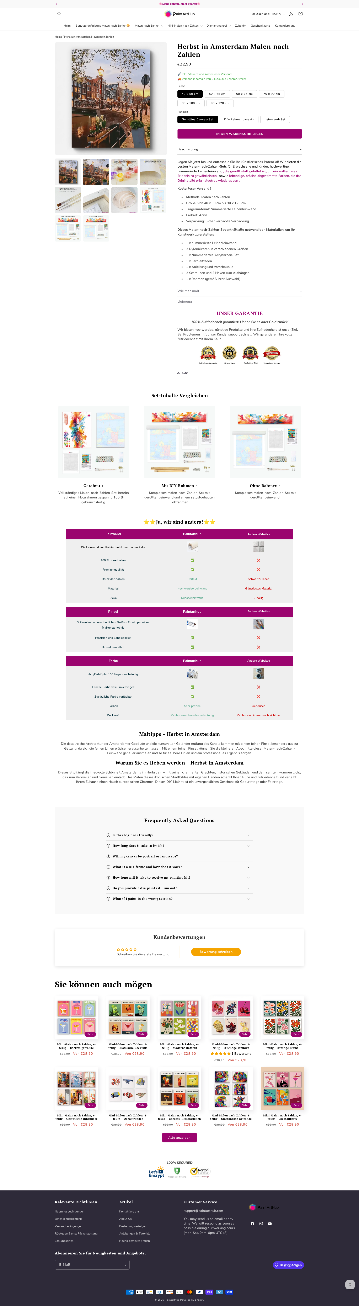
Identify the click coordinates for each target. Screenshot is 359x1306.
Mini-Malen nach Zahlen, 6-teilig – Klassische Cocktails (127, 1046)
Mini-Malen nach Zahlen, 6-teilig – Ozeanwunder (128, 1117)
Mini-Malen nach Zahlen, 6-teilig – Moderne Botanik (179, 1046)
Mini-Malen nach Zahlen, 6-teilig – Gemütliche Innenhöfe (76, 1117)
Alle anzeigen (179, 1138)
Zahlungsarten (64, 1241)
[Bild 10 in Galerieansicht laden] (96, 228)
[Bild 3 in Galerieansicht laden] (124, 172)
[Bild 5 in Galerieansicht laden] (68, 200)
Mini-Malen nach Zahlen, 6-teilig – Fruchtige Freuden (231, 1046)
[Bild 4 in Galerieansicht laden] (153, 172)
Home (58, 37)
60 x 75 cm (244, 94)
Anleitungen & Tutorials (134, 1234)
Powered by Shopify (192, 1299)
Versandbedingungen (68, 1226)
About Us (125, 1219)
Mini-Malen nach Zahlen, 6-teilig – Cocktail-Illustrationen (179, 1117)
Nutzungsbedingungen (69, 1212)
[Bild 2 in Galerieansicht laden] (96, 172)
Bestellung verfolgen (132, 1226)
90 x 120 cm (220, 103)
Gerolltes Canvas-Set (198, 119)
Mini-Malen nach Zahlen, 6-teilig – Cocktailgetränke (76, 1046)
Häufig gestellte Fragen (134, 1241)
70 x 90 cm (271, 94)
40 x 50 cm (190, 94)
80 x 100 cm (191, 103)
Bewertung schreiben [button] (215, 952)
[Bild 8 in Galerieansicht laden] (153, 200)
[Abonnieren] (124, 1265)
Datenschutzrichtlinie (68, 1219)
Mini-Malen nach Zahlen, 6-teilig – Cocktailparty (282, 1117)
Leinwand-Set (275, 119)
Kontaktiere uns (129, 1212)
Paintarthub (173, 1299)
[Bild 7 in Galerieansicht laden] (124, 200)
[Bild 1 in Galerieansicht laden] (68, 172)
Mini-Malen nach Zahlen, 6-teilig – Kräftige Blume (282, 1046)
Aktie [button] (185, 373)
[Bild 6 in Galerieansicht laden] (96, 200)
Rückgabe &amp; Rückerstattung (76, 1234)
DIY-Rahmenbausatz (239, 119)
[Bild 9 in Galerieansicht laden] (68, 228)
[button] (59, 13)
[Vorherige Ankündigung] (56, 4)
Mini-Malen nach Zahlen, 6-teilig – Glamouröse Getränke (231, 1117)
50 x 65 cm (217, 94)
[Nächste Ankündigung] (302, 4)
